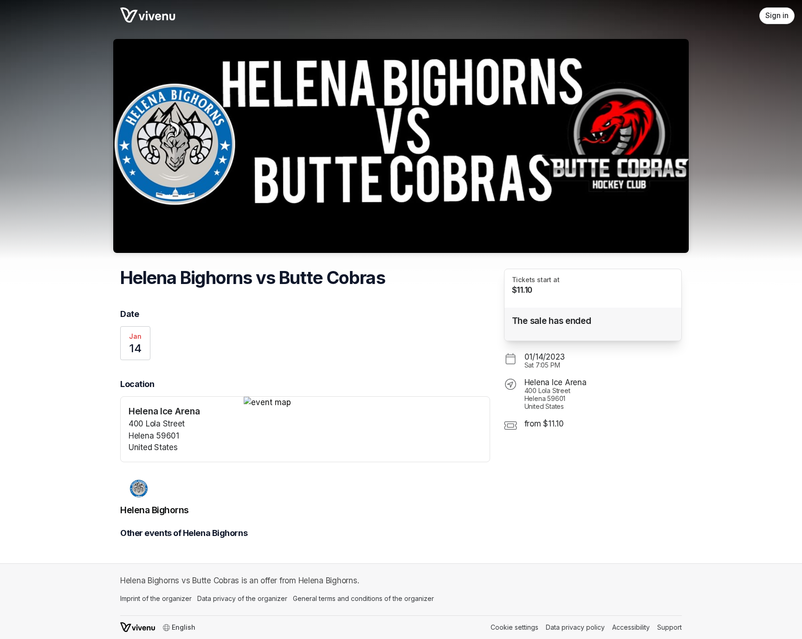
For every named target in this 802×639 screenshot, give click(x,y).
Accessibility (631, 627)
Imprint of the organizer (156, 598)
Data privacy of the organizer (242, 598)
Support (669, 627)
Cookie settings (514, 627)
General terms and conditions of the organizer (363, 598)
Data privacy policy (575, 627)
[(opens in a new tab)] (367, 403)
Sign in (777, 15)
